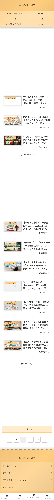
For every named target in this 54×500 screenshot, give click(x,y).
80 (37, 439)
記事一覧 (6, 473)
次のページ (27, 429)
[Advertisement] (27, 60)
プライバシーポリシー (12, 466)
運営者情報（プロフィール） (15, 480)
